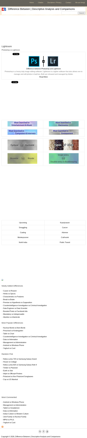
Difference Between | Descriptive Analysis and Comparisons (41, 9)
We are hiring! (80, 2)
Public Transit (65, 242)
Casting (23, 232)
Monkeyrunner (23, 237)
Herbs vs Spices (9, 294)
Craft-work (65, 237)
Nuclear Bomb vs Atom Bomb (14, 328)
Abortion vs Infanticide (11, 317)
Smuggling (23, 227)
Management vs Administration (14, 342)
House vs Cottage (10, 362)
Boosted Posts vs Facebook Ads (15, 311)
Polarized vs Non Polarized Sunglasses (18, 376)
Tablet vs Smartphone (11, 408)
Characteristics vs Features (13, 297)
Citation (40, 2)
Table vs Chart (8, 334)
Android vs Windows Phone (13, 345)
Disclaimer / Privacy (54, 2)
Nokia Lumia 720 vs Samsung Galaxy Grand (20, 359)
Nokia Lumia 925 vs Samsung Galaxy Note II (20, 365)
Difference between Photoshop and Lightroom (43, 69)
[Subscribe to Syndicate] (2, 427)
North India (23, 242)
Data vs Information (10, 339)
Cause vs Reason (10, 291)
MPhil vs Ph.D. (8, 420)
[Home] (4, 9)
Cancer (65, 227)
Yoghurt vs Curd (9, 348)
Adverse (65, 232)
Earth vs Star (8, 371)
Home (31, 2)
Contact (68, 2)
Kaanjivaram (65, 223)
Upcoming (23, 223)
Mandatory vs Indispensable (13, 314)
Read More (43, 77)
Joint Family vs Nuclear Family (14, 417)
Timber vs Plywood (10, 368)
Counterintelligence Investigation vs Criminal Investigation (25, 305)
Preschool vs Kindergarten (13, 331)
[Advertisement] (43, 30)
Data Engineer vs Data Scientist (15, 308)
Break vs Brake (9, 299)
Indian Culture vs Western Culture (16, 414)
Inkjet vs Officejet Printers (12, 374)
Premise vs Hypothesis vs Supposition (17, 302)
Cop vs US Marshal (10, 379)
